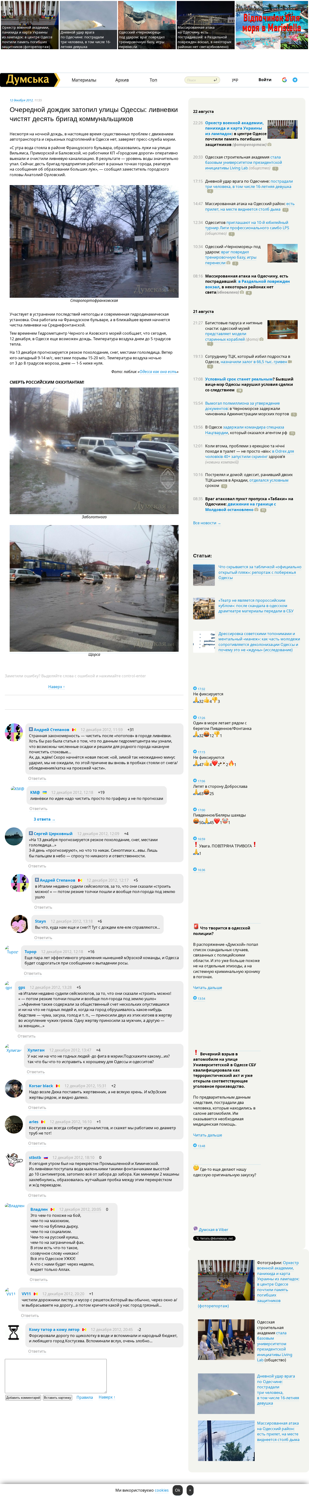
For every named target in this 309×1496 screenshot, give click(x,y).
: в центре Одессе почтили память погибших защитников (236, 139)
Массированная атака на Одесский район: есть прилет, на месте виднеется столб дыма (278, 1431)
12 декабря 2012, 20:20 (63, 1293)
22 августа (203, 111)
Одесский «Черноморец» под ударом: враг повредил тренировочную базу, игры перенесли (142, 39)
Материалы (84, 80)
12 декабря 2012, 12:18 (72, 792)
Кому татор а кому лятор (54, 1329)
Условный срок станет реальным (239, 379)
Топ (153, 80)
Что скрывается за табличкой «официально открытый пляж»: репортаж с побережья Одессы (260, 572)
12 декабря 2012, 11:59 (102, 729)
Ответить (37, 778)
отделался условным (268, 480)
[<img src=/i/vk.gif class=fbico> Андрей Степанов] (14, 740)
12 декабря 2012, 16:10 (71, 1121)
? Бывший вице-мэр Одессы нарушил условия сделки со (249, 384)
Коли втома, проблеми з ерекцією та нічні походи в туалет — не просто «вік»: (245, 448)
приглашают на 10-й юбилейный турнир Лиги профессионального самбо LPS (247, 225)
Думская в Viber (213, 1229)
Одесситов (215, 222)
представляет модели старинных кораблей (225, 336)
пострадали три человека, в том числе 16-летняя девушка (249, 184)
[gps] (8, 987)
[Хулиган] (13, 1050)
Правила (85, 1397)
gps (21, 987)
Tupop (30, 951)
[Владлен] (14, 1205)
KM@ (35, 792)
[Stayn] (20, 931)
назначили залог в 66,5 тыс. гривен (254, 361)
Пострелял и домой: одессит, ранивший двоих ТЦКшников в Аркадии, (249, 477)
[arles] (14, 1132)
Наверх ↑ (56, 686)
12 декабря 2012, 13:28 (51, 987)
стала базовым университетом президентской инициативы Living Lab (243, 162)
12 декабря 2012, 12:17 (108, 880)
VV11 (26, 1293)
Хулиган (36, 1050)
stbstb (35, 1157)
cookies (162, 1490)
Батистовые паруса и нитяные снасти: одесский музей (233, 325)
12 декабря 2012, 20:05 (80, 1209)
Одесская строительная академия (237, 157)
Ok (177, 1490)
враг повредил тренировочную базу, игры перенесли (230, 257)
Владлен (39, 1209)
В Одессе (214, 427)
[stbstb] (14, 1167)
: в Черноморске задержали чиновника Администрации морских (247, 411)
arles (33, 1121)
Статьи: (202, 555)
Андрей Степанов (51, 729)
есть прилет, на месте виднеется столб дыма (250, 206)
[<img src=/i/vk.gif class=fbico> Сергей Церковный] (14, 844)
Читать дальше (207, 987)
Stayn (40, 921)
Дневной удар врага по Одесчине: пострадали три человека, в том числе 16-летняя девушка (86, 39)
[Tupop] (12, 952)
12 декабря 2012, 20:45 (112, 1329)
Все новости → (207, 523)
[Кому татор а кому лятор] (14, 1340)
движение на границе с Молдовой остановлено (240, 506)
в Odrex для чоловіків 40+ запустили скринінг (249, 454)
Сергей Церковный (53, 833)
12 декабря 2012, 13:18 (72, 921)
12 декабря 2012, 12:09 (98, 833)
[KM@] (17, 788)
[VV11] (10, 1294)
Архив (122, 80)
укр (235, 79)
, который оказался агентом (257, 432)
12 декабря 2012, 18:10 (73, 1157)
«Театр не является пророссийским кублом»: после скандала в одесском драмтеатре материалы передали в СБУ (256, 606)
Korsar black (41, 1085)
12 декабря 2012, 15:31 (85, 1085)
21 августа (203, 311)
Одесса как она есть (158, 371)
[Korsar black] (14, 1096)
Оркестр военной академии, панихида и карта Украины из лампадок (234, 128)
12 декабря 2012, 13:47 (70, 1050)
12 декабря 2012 (21, 100)
